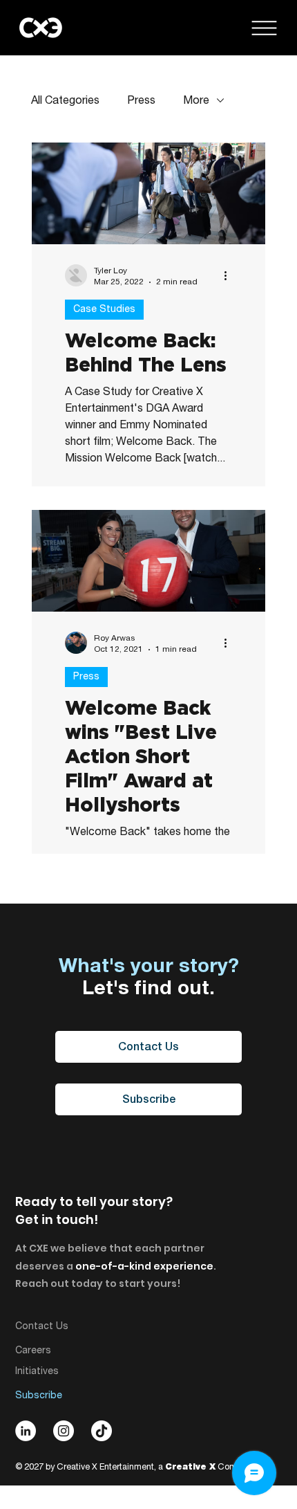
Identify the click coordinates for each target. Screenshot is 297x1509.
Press (141, 100)
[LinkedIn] (25, 1430)
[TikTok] (101, 1430)
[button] (148, 1099)
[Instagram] (63, 1430)
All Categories (65, 100)
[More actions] (230, 275)
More (196, 100)
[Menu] (264, 28)
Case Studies (104, 309)
